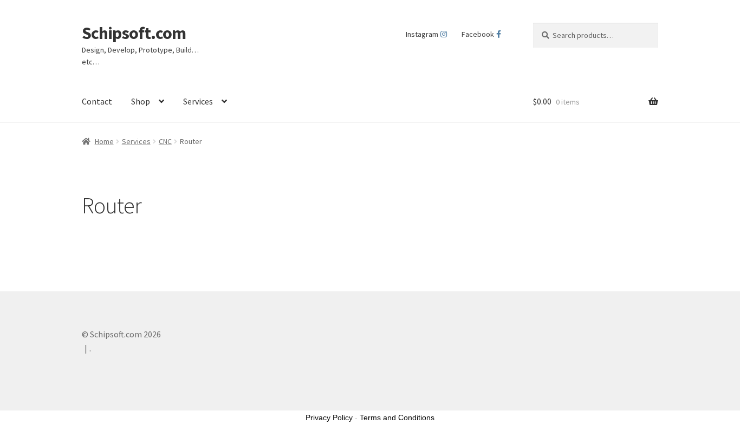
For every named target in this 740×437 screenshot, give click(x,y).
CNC (165, 141)
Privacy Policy (329, 417)
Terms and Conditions (397, 417)
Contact (97, 101)
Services (198, 101)
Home (104, 141)
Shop (140, 101)
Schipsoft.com (134, 33)
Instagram (422, 34)
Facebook (478, 34)
